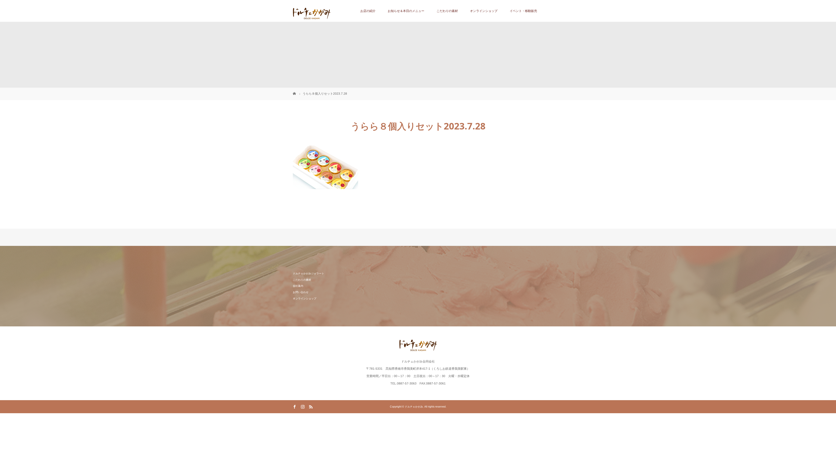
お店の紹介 (368, 11)
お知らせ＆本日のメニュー (406, 11)
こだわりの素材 (447, 11)
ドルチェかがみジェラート (308, 273)
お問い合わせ (300, 292)
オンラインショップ (483, 11)
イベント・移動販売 (523, 11)
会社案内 (298, 285)
